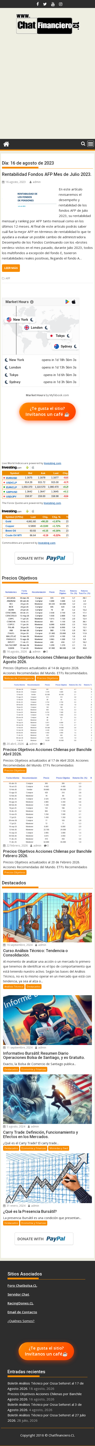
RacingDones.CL (20, 1303)
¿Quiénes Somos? (21, 1321)
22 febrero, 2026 (17, 845)
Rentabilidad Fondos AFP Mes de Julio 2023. (46, 174)
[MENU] (90, 144)
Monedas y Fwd (58, 1148)
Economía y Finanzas (33, 1069)
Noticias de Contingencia (19, 678)
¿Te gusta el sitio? (47, 411)
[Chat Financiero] (6, 143)
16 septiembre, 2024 (19, 945)
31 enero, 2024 (15, 1206)
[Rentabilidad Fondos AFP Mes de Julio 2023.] (29, 189)
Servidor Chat (18, 1294)
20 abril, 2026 (15, 744)
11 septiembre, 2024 (19, 1047)
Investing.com (52, 463)
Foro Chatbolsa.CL (22, 1285)
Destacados (33, 986)
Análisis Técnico (13, 986)
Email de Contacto (22, 1312)
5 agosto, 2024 (15, 1126)
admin (37, 182)
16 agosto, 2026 (16, 651)
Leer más (11, 268)
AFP (8, 278)
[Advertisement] (47, 88)
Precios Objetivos (47, 678)
